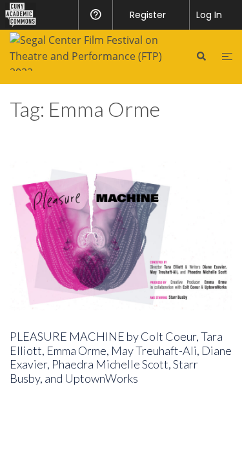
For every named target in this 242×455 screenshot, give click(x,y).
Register (148, 14)
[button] (201, 56)
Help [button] (95, 15)
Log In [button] (209, 14)
